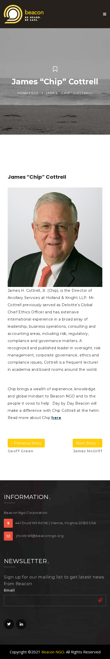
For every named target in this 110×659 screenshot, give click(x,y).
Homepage (28, 93)
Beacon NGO (52, 651)
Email (9, 590)
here (56, 417)
